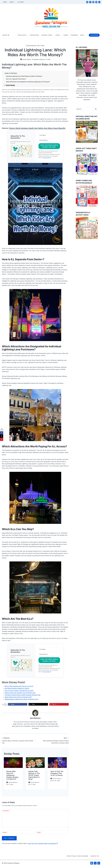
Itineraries (74, 35)
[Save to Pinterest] (1, 439)
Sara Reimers (27, 59)
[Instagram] (93, 2)
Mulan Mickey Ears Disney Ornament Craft (18, 697)
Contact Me (95, 856)
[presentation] (13, 762)
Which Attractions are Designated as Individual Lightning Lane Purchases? (28, 82)
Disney (42, 45)
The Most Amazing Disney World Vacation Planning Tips (22, 695)
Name (5, 832)
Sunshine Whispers (31, 45)
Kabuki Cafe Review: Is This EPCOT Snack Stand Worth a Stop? (34, 775)
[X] (95, 863)
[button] (21, 151)
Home (5, 2)
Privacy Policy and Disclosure (77, 856)
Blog (38, 45)
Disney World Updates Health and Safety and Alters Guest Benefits (37, 128)
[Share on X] (1, 436)
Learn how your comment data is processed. (42, 843)
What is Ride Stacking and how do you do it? (19, 686)
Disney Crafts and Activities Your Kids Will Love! (20, 693)
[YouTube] (96, 2)
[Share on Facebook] (1, 433)
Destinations (34, 35)
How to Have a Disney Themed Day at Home (19, 690)
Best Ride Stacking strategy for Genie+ (17, 688)
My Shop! (21, 2)
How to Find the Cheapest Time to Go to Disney (56, 773)
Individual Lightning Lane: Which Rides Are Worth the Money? (24, 76)
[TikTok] (99, 2)
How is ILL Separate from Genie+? (16, 79)
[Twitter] (90, 2)
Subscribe (94, 35)
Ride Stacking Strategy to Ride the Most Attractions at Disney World (56, 740)
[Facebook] (87, 2)
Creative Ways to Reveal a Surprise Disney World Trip (17, 740)
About (82, 35)
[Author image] (21, 59)
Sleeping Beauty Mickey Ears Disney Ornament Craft (21, 699)
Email (39, 832)
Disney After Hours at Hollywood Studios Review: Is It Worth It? (12, 775)
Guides (66, 35)
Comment (6, 811)
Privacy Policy (46, 157)
